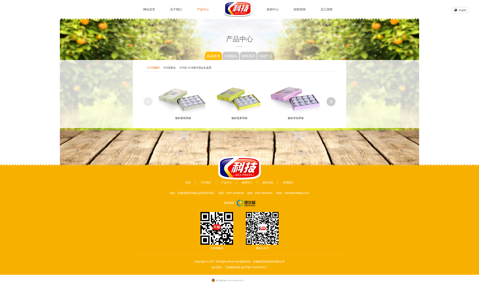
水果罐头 (231, 55)
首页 (188, 182)
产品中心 (203, 9)
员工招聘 (326, 9)
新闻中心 (273, 9)
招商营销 (300, 9)
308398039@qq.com (296, 193)
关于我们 (176, 9)
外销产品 (265, 55)
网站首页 (149, 9)
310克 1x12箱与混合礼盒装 (195, 67)
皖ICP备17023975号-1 (254, 267)
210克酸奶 (153, 67)
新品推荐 (213, 55)
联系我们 (288, 182)
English (462, 10)
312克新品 (169, 67)
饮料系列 (248, 55)
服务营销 (268, 182)
